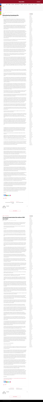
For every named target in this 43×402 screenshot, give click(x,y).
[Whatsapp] (7, 195)
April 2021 (30, 59)
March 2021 (30, 60)
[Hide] (0, 15)
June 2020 (30, 69)
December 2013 (30, 134)
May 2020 (30, 70)
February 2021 (30, 61)
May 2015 (30, 119)
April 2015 (30, 120)
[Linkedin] (5, 195)
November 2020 (31, 64)
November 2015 (30, 115)
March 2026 (30, 17)
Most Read (25, 4)
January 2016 (30, 113)
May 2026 (30, 16)
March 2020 (30, 72)
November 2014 (30, 124)
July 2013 (30, 138)
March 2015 (30, 121)
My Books (29, 4)
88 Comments (12, 220)
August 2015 (30, 117)
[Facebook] (4, 195)
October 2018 (30, 83)
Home (6, 4)
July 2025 (30, 23)
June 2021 (30, 57)
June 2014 (30, 129)
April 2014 (30, 131)
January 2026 (30, 19)
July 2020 (30, 68)
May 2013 (30, 140)
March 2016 (30, 112)
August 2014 (30, 127)
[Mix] (0, 11)
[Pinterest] (6, 195)
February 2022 (30, 253)
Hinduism (22, 4)
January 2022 (30, 254)
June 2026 (30, 15)
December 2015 (30, 114)
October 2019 (30, 74)
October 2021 (30, 55)
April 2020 (30, 71)
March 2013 (30, 142)
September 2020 (31, 66)
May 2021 (30, 58)
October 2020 (30, 65)
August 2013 (30, 137)
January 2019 (30, 81)
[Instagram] (10, 195)
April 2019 (30, 78)
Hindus (9, 4)
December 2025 (30, 20)
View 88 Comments (15, 396)
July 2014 (30, 128)
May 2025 (30, 25)
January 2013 (30, 143)
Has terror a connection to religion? (19, 202)
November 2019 (30, 73)
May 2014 (30, 130)
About (32, 4)
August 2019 (30, 75)
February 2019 (30, 80)
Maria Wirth (6, 220)
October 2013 (30, 135)
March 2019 (30, 79)
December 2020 (30, 63)
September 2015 (31, 116)
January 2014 (30, 133)
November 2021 (30, 54)
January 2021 (30, 62)
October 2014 (30, 125)
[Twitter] (9, 195)
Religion (13, 4)
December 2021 (30, 53)
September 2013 (31, 136)
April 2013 (30, 141)
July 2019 (30, 76)
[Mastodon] (0, 10)
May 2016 (30, 312)
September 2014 (31, 126)
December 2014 (30, 123)
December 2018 (30, 82)
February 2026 (30, 18)
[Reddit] (0, 6)
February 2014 (30, 132)
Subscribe (38, 1)
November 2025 (31, 21)
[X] (0, 5)
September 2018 (31, 84)
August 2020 (30, 67)
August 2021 (30, 56)
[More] (0, 14)
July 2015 (30, 118)
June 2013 (30, 139)
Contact (36, 4)
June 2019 (30, 77)
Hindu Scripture (17, 4)
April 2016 (30, 313)
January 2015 (30, 122)
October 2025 (30, 22)
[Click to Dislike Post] (5, 384)
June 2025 (30, 24)
